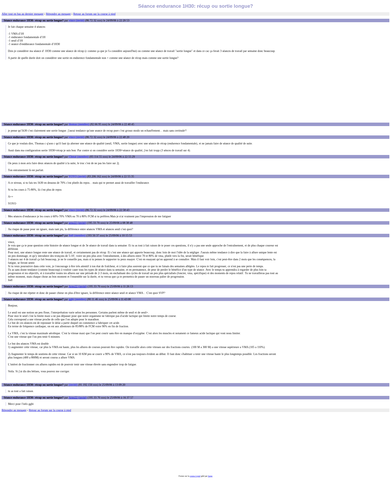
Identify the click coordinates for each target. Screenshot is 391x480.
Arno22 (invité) (78, 286)
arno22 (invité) (77, 222)
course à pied (195, 476)
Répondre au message (58, 13)
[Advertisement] (195, 91)
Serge (210, 476)
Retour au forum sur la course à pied (94, 13)
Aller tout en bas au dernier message (22, 13)
